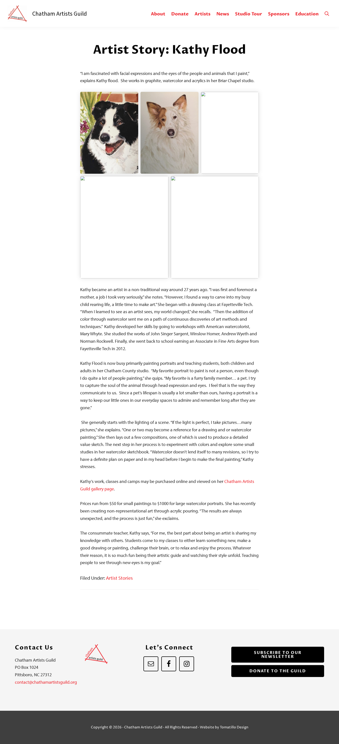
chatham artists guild (59, 13)
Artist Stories (119, 578)
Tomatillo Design (234, 727)
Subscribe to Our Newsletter (278, 654)
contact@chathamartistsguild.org (46, 682)
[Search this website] (327, 14)
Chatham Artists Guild (19, 13)
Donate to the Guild (277, 671)
